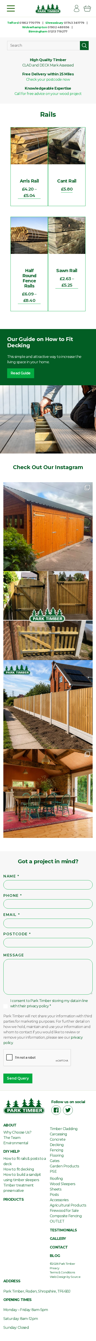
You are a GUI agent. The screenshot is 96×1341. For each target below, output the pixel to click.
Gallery (58, 1239)
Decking (57, 1145)
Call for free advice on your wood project (48, 94)
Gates (54, 1161)
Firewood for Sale (64, 1211)
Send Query (18, 1078)
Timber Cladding (63, 1129)
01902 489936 (58, 27)
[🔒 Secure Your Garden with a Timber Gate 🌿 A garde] (48, 615)
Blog (55, 1256)
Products (13, 1199)
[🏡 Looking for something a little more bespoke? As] (48, 526)
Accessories (59, 1200)
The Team (11, 1138)
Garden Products (64, 1166)
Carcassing (58, 1134)
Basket (89, 8)
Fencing (56, 1150)
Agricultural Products (68, 1205)
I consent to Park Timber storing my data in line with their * (49, 1003)
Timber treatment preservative (18, 1188)
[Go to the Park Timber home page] (48, 8)
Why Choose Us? (17, 1132)
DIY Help (11, 1151)
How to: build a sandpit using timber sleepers (22, 1177)
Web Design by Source (65, 1277)
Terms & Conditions (62, 1272)
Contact (59, 1247)
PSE (53, 1171)
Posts (54, 1194)
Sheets (55, 1189)
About (10, 1125)
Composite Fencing (66, 1216)
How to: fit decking (18, 1169)
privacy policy (38, 1006)
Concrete (57, 1139)
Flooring (57, 1155)
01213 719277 (57, 31)
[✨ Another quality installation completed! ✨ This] (48, 704)
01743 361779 (74, 22)
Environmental (15, 1143)
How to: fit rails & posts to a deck (24, 1161)
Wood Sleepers (62, 1184)
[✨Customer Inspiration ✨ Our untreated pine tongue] (48, 793)
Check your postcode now (48, 79)
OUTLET (57, 1221)
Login (78, 8)
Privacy (54, 1268)
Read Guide (21, 373)
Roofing (56, 1178)
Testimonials (63, 1230)
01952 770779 (29, 22)
